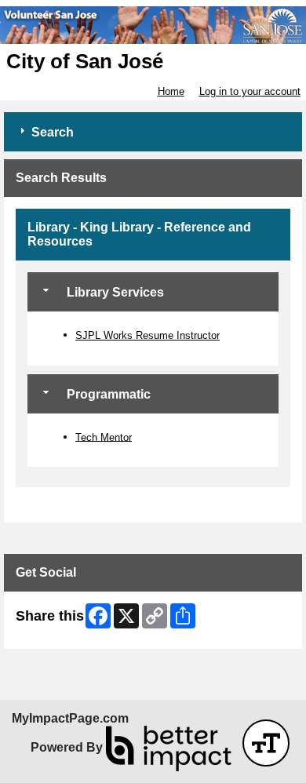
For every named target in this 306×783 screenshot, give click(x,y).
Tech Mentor (103, 436)
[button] (266, 743)
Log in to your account (250, 91)
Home (171, 91)
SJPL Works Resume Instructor (147, 335)
